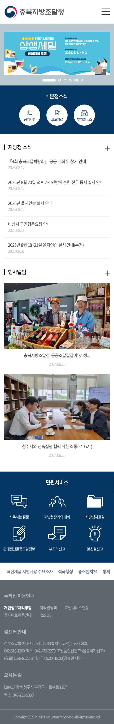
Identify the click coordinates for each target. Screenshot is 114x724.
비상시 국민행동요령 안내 (29, 224)
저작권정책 (48, 607)
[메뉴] (106, 11)
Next (82, 80)
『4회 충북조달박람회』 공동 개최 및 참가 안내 (47, 161)
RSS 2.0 (45, 615)
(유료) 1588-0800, (74, 643)
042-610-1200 (14, 651)
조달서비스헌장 (77, 607)
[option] (29, 571)
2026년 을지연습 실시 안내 (30, 203)
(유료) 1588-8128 (16, 658)
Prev (78, 80)
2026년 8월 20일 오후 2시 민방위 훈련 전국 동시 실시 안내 (55, 182)
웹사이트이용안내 (18, 615)
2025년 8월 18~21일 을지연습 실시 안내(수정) (46, 245)
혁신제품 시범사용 (30, 571)
